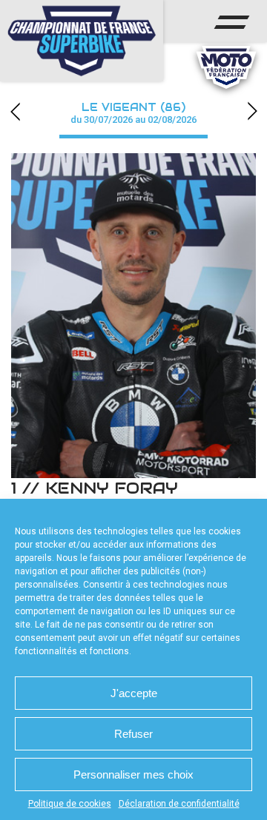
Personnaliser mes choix (133, 774)
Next (252, 111)
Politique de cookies (69, 804)
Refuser (133, 733)
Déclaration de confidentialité (179, 804)
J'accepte (134, 693)
